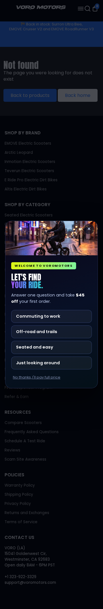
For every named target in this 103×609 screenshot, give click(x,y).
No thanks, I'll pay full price (36, 377)
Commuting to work (38, 316)
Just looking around (38, 363)
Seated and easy (34, 347)
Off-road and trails (36, 332)
